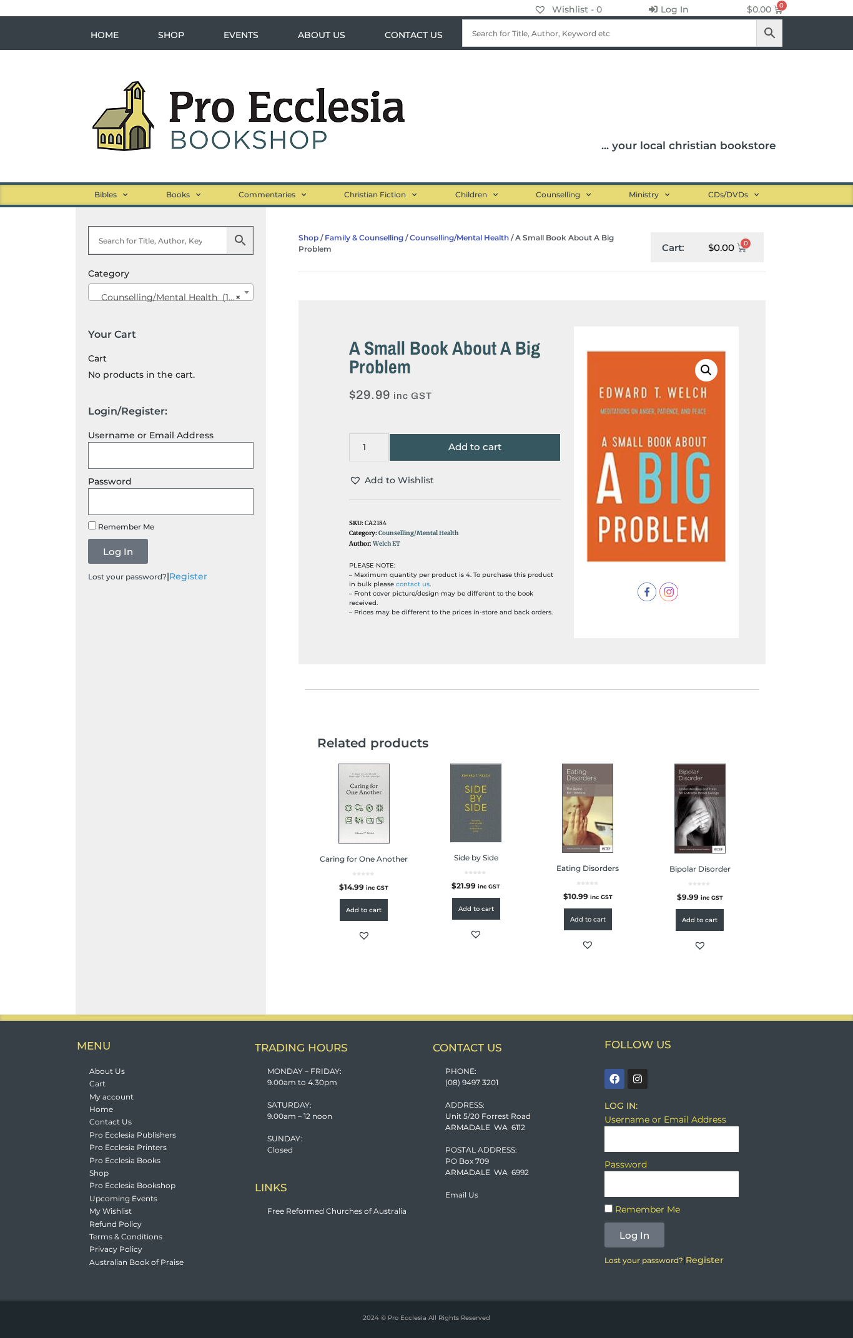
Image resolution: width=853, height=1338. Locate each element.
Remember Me (125, 526)
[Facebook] (614, 1079)
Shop (308, 237)
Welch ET (386, 544)
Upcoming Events (123, 1198)
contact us (413, 584)
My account (111, 1096)
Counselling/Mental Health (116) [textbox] (167, 297)
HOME (105, 35)
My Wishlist (110, 1211)
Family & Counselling (364, 237)
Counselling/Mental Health (459, 237)
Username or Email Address (151, 435)
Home (101, 1109)
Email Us (461, 1194)
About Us (107, 1071)
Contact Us (110, 1121)
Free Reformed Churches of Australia (337, 1211)
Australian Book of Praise (136, 1262)
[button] (391, 480)
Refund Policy (115, 1224)
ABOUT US (321, 35)
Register (188, 576)
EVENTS (241, 35)
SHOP (171, 35)
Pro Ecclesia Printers (128, 1147)
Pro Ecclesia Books (124, 1160)
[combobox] (171, 292)
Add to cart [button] (364, 910)
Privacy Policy (115, 1249)
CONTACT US (414, 35)
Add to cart (474, 447)
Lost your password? (127, 576)
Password (110, 481)
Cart (97, 1083)
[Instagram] (638, 1079)
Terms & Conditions (125, 1236)
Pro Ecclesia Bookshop (132, 1185)
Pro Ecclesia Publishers (132, 1134)
